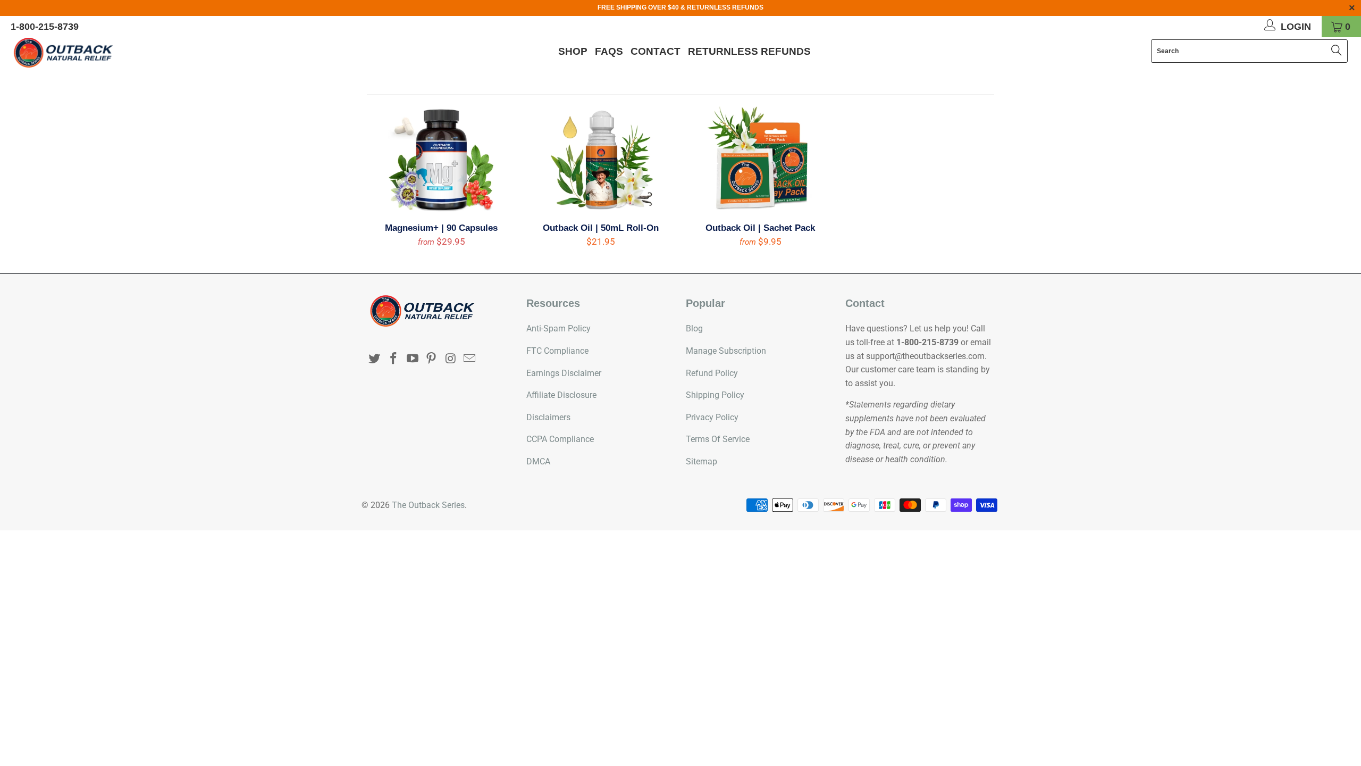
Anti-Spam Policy (558, 328)
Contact (655, 51)
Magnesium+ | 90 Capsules (441, 159)
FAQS (609, 51)
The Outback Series (428, 505)
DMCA (538, 461)
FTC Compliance (557, 351)
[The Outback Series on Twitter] (375, 359)
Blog (694, 328)
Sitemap (701, 461)
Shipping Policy (715, 395)
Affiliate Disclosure (561, 395)
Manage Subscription (726, 351)
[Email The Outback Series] (469, 359)
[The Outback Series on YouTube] (413, 359)
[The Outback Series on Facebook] (394, 359)
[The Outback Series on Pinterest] (432, 359)
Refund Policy (712, 373)
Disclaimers (548, 417)
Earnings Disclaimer (563, 373)
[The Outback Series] (114, 52)
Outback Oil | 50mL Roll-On (600, 159)
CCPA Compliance (560, 439)
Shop (572, 51)
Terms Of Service (718, 439)
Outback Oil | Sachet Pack (760, 159)
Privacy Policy (712, 417)
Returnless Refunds (749, 51)
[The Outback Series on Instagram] (451, 359)
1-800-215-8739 (45, 26)
